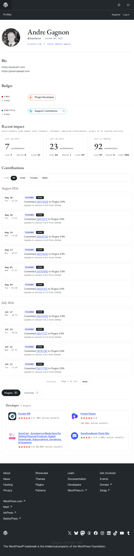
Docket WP (24, 413)
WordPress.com (14, 501)
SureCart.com (35, 44)
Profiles (7, 14)
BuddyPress (12, 518)
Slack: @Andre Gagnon (59, 44)
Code (22, 178)
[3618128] (41, 351)
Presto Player (88, 413)
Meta (44, 178)
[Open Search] (119, 5)
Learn (71, 473)
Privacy (7, 490)
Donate (106, 484)
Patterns (40, 490)
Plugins (10, 393)
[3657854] (42, 201)
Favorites (31, 393)
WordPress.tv (77, 490)
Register (116, 14)
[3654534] (42, 236)
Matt (7, 507)
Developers (74, 484)
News (6, 479)
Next (85, 381)
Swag (105, 490)
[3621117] (41, 333)
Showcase (41, 473)
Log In (126, 14)
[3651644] (42, 254)
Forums (34, 178)
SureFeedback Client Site (95, 433)
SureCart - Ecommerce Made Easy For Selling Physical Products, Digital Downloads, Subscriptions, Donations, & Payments (40, 438)
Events (104, 479)
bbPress (10, 512)
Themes (40, 479)
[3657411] (41, 219)
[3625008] (42, 316)
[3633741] (41, 288)
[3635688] (42, 271)
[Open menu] (129, 5)
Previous (51, 381)
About (6, 473)
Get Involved (108, 473)
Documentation (77, 479)
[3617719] (42, 368)
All (14, 178)
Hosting (8, 484)
